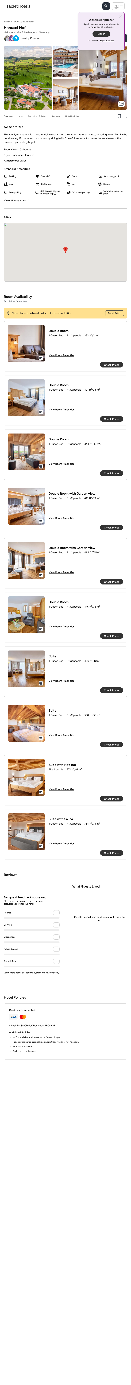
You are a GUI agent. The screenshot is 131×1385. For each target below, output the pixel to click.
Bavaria (17, 22)
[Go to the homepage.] (18, 6)
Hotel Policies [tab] (72, 116)
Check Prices (114, 313)
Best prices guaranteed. (16, 301)
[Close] (120, 16)
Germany (8, 22)
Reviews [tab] (56, 116)
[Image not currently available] (26, 343)
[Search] (106, 6)
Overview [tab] (8, 116)
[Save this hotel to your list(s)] (119, 116)
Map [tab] (21, 116)
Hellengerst (28, 22)
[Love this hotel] (125, 116)
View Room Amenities (61, 355)
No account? (101, 40)
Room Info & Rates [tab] (37, 116)
